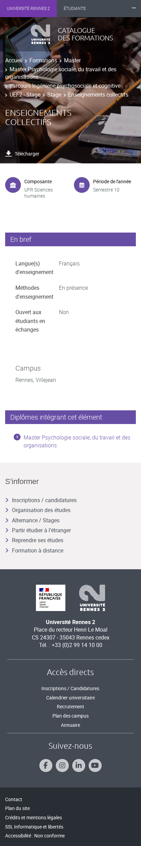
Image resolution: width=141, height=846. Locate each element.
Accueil (14, 60)
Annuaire (70, 725)
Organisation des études (41, 510)
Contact (13, 799)
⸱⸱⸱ (134, 8)
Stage (54, 94)
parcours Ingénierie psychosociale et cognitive (65, 85)
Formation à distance (37, 550)
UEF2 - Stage (25, 94)
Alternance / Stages (36, 520)
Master (72, 60)
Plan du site (17, 808)
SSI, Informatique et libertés (34, 826)
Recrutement (70, 706)
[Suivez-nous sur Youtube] (95, 765)
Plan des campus (70, 715)
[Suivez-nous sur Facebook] (45, 765)
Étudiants (75, 8)
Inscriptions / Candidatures (70, 688)
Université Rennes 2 (28, 8)
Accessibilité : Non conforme (35, 835)
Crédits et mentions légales (33, 817)
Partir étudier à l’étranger (41, 530)
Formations (43, 60)
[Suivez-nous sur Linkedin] (78, 765)
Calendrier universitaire (70, 697)
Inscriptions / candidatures (44, 500)
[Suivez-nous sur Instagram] (62, 765)
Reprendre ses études (37, 540)
